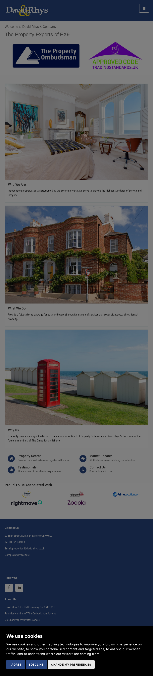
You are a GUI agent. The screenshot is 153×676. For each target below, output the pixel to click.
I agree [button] (16, 664)
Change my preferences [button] (71, 664)
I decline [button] (36, 664)
